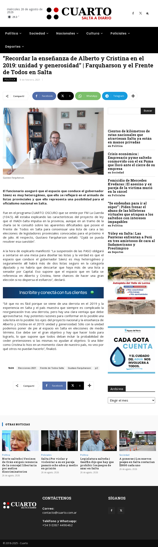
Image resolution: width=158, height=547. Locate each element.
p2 (96, 368)
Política (10, 79)
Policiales (118, 195)
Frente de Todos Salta (52, 368)
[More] (133, 96)
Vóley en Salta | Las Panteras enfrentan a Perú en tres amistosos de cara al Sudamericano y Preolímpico (131, 240)
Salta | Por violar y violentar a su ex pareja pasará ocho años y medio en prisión (59, 463)
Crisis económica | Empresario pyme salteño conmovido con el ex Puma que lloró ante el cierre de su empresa (131, 161)
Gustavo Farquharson (79, 368)
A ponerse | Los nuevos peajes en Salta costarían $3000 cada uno (137, 462)
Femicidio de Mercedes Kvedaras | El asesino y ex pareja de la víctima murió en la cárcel (130, 186)
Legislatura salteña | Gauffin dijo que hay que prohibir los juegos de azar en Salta (97, 463)
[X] (140, 13)
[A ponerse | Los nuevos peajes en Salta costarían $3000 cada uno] (137, 440)
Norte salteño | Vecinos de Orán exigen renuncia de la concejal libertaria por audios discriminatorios (19, 465)
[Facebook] (133, 13)
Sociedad (118, 172)
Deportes (117, 252)
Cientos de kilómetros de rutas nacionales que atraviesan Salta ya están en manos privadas (130, 136)
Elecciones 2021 (27, 368)
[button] (147, 13)
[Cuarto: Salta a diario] (79, 13)
